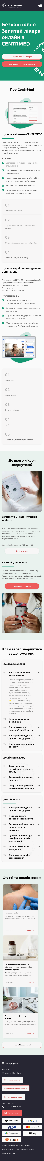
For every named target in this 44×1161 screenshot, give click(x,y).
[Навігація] (40, 5)
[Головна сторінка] (12, 5)
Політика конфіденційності (25, 1149)
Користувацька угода (8, 1153)
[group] (20, 909)
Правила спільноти (8, 1149)
